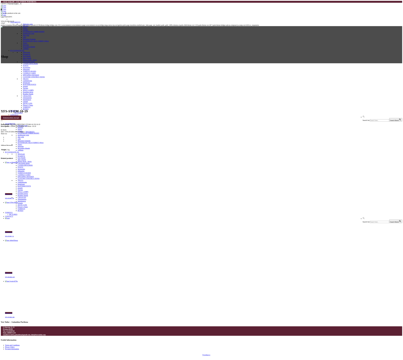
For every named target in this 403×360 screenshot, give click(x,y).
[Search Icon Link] (364, 117)
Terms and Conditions (12, 345)
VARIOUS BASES (24, 173)
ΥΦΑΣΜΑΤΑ (30, 132)
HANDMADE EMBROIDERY (34, 32)
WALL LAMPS (23, 192)
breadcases (21, 184)
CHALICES (22, 197)
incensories (21, 169)
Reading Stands (23, 195)
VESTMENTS (15, 22)
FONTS (20, 167)
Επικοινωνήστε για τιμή (11, 118)
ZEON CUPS (22, 205)
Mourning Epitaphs (29, 39)
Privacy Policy (10, 347)
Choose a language (7, 4)
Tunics (25, 43)
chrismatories (22, 199)
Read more (8, 194)
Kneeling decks (23, 194)
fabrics (25, 28)
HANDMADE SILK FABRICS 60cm (36, 41)
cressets (20, 203)
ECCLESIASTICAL (17, 50)
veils (24, 37)
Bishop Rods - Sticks (30, 60)
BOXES (26, 109)
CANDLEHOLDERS (30, 64)
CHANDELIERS (29, 62)
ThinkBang (206, 355)
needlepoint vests (28, 33)
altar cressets (27, 58)
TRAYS (20, 180)
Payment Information (12, 349)
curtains (25, 30)
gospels (20, 188)
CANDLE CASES (24, 175)
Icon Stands (27, 56)
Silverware (26, 52)
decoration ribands (29, 47)
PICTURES (13, 214)
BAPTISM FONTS (24, 186)
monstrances (22, 201)
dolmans (20, 127)
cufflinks (26, 49)
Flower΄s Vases (23, 207)
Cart (2, 17)
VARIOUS (26, 107)
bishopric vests (28, 24)
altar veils (26, 35)
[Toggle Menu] (7, 19)
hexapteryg (26, 54)
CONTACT (14, 115)
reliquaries (21, 171)
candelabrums (22, 182)
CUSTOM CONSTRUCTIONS (28, 178)
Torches (20, 190)
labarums (26, 45)
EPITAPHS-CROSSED (26, 177)
